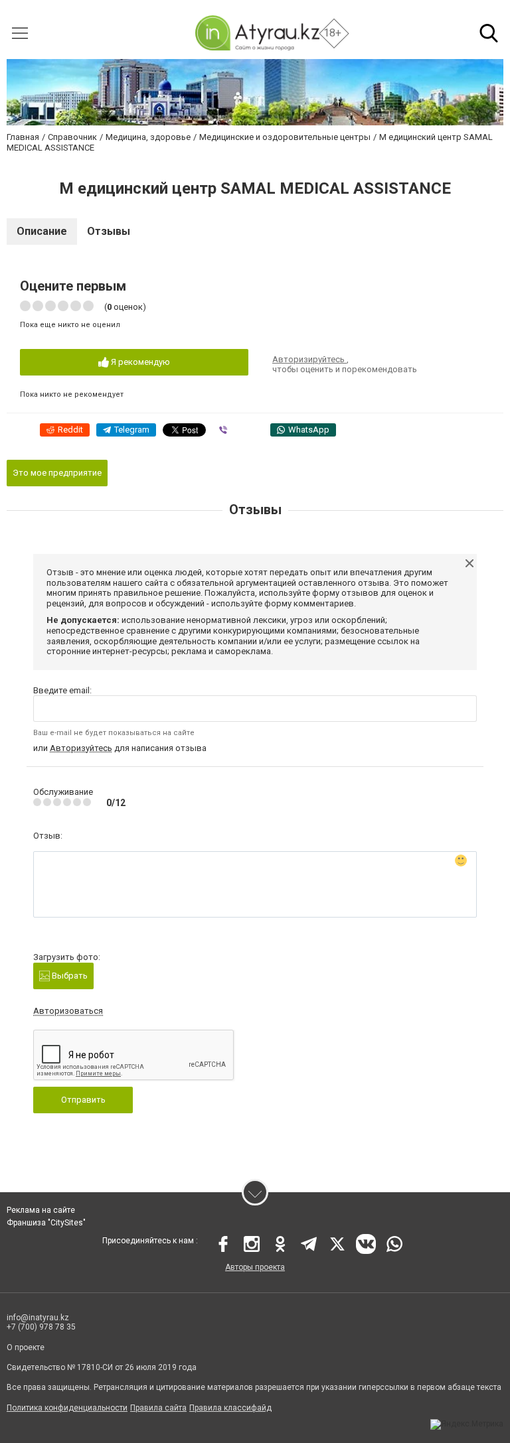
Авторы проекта (255, 1267)
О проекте (25, 1347)
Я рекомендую (139, 362)
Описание (42, 231)
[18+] (257, 33)
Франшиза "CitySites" (46, 1222)
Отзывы (108, 231)
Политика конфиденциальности (67, 1407)
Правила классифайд (230, 1407)
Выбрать (69, 976)
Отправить (83, 1100)
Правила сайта (158, 1407)
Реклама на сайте (41, 1210)
